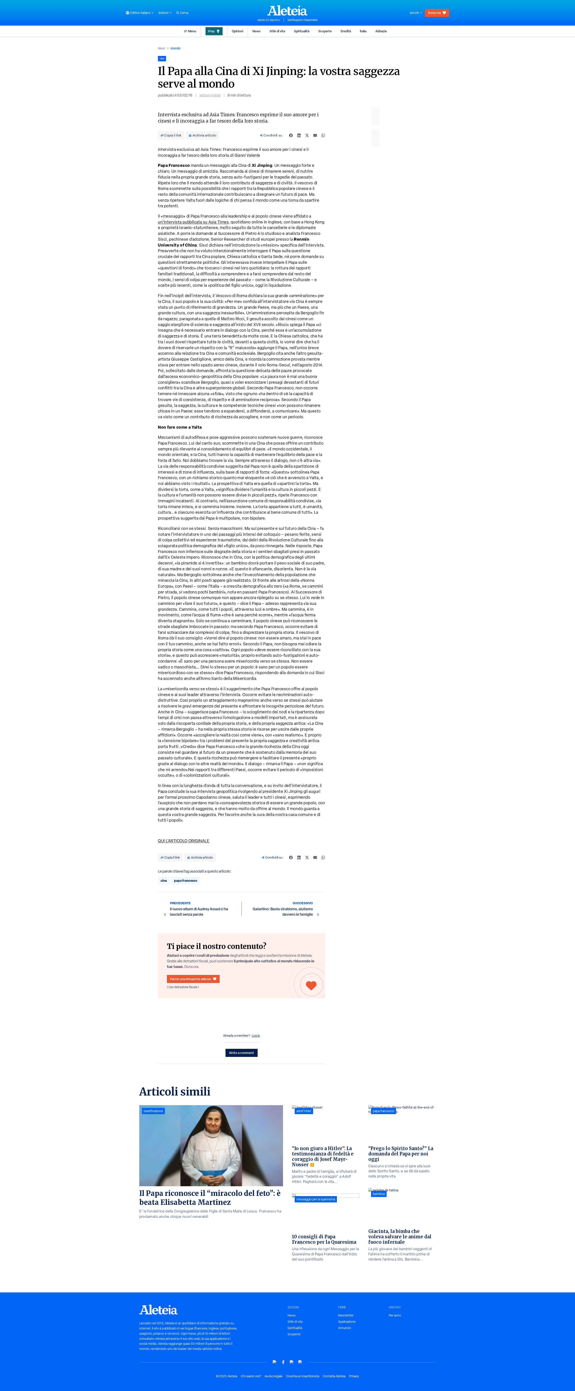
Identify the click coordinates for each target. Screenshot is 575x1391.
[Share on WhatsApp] (323, 135)
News (256, 31)
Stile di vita (277, 31)
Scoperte (325, 31)
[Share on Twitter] (307, 135)
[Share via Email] (315, 135)
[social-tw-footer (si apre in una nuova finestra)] (292, 1362)
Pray (211, 31)
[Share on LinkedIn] (299, 135)
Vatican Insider (210, 95)
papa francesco (185, 880)
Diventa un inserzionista (302, 1376)
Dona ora (434, 13)
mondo (175, 48)
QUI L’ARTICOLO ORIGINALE (183, 840)
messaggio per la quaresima (315, 1199)
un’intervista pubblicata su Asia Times (193, 222)
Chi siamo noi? (251, 1376)
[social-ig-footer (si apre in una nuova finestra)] (300, 1362)
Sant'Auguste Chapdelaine (303, 20)
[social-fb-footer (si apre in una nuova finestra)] (283, 1362)
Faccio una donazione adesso (190, 979)
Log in (256, 1036)
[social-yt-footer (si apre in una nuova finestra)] (275, 1362)
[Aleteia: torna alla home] (287, 10)
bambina (379, 1194)
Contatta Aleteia (334, 1376)
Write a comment (241, 1053)
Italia (363, 31)
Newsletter (346, 1315)
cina (164, 880)
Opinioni (237, 31)
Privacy (354, 1376)
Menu (192, 31)
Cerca (184, 13)
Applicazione (347, 1322)
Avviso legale (274, 1376)
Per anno (395, 1315)
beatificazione (153, 1111)
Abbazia (381, 31)
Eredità (346, 31)
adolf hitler (303, 1111)
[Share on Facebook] (291, 135)
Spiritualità (301, 31)
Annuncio (344, 1328)
